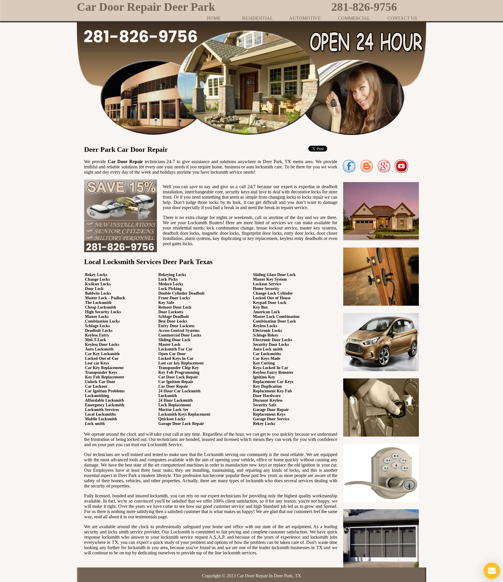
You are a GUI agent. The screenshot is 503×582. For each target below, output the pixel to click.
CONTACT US (402, 18)
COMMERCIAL (354, 18)
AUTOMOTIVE (305, 18)
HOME (214, 18)
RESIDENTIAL (257, 18)
